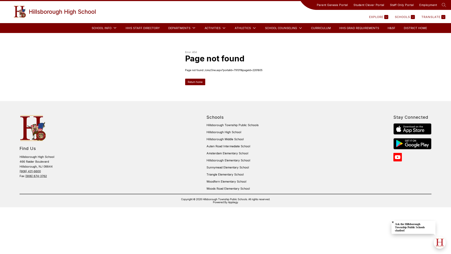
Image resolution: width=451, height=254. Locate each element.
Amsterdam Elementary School (227, 153)
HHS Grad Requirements (359, 28)
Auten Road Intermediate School (228, 146)
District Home (415, 28)
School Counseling (281, 28)
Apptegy (233, 202)
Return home (195, 81)
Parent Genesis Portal (332, 5)
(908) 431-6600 (30, 171)
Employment (428, 5)
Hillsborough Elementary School (228, 160)
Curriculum (321, 28)
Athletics (243, 28)
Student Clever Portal (368, 5)
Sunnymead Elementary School (227, 167)
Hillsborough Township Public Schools (232, 125)
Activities (213, 28)
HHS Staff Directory (143, 28)
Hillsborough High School (223, 132)
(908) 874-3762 (36, 176)
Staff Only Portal (402, 5)
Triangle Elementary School (225, 174)
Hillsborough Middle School (225, 139)
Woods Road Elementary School (228, 188)
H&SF (391, 28)
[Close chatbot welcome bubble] (393, 222)
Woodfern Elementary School (226, 181)
